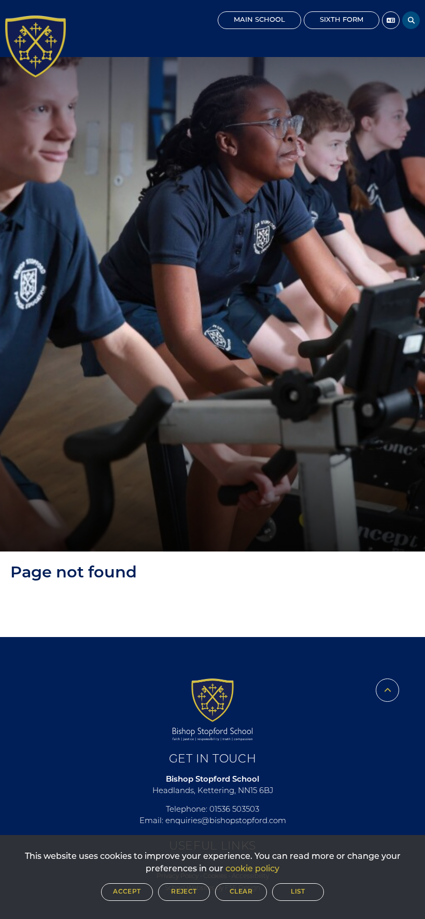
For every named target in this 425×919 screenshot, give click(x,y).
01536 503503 (234, 810)
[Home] (35, 47)
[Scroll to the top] (387, 690)
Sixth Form (341, 20)
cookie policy (252, 869)
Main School (259, 20)
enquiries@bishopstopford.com (225, 821)
